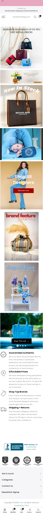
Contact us (21, 8)
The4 (26, 505)
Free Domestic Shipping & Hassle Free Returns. (21, 11)
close (3, 1)
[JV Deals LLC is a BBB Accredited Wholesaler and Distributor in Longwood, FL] (21, 446)
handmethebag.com (21, 17)
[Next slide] (40, 331)
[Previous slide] (2, 331)
